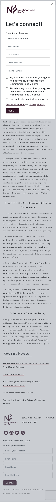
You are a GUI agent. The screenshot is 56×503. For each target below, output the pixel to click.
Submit (12, 111)
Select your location (17, 33)
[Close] (51, 4)
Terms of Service (15, 104)
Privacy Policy (37, 104)
